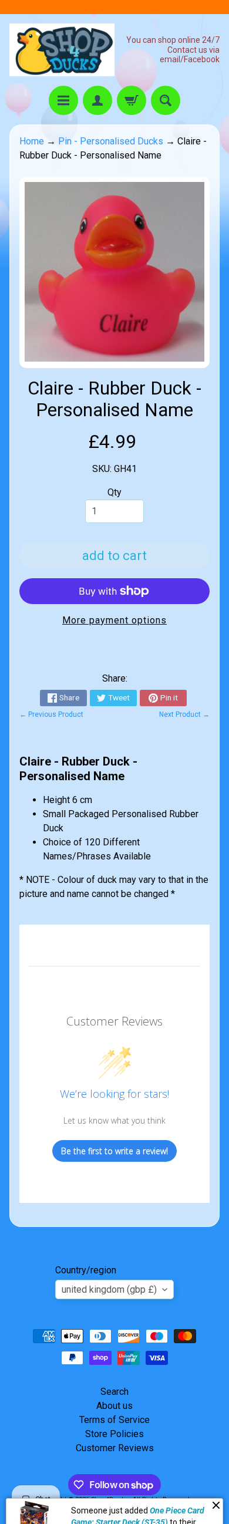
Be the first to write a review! (114, 1151)
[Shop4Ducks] (61, 49)
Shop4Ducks (110, 1499)
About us (114, 1405)
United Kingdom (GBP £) (109, 1289)
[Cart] (131, 100)
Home (31, 141)
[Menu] (63, 100)
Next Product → (184, 714)
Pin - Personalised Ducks (110, 141)
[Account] (97, 100)
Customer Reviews (115, 1448)
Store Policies (114, 1433)
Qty (114, 492)
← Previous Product (51, 714)
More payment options (114, 620)
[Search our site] (165, 100)
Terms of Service (114, 1419)
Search (114, 1391)
